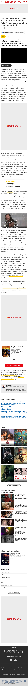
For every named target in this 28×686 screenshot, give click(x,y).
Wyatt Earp (9, 176)
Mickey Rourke (5, 206)
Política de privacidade (10, 676)
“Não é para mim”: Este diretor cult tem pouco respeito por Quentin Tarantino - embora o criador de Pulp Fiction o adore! (14, 408)
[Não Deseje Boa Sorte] (5, 559)
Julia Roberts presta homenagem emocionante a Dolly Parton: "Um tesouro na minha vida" (21, 521)
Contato (14, 674)
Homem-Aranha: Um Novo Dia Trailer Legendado (21, 463)
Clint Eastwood (15, 86)
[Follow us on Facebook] (6, 651)
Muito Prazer (3, 574)
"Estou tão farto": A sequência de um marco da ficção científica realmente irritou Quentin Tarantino (13, 186)
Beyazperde (5, 669)
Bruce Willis (10, 191)
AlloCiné (3, 668)
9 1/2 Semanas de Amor (18, 204)
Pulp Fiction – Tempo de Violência (10, 88)
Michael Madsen (15, 172)
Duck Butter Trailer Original (20, 481)
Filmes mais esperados (14, 592)
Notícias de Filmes (14, 13)
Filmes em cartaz (7, 13)
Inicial (2, 13)
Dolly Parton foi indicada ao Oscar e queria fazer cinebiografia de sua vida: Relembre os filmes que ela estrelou (21, 505)
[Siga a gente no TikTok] (18, 651)
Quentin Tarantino (11, 71)
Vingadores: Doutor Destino (7, 585)
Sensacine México (18, 669)
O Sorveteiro (3, 587)
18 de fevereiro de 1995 (16, 350)
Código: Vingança (5, 566)
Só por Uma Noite (5, 569)
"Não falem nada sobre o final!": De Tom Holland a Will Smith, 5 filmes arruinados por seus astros (21, 496)
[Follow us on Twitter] (10, 651)
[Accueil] (13, 2)
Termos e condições (21, 674)
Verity (2, 582)
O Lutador (11, 255)
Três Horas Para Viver (5, 577)
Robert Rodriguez (8, 288)
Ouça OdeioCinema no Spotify (9, 374)
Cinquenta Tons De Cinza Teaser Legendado (7, 463)
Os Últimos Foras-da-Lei (16, 276)
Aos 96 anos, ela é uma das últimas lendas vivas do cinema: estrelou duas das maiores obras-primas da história (21, 538)
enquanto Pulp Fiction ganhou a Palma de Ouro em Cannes (14, 265)
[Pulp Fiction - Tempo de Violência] (6, 351)
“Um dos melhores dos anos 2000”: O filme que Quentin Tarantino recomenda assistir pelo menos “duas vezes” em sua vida (13, 418)
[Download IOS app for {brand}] (12, 660)
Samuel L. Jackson (15, 353)
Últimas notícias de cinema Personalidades (14, 546)
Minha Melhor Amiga (5, 572)
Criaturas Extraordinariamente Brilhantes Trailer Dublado (21, 445)
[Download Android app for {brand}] (16, 660)
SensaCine (20, 668)
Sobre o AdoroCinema (7, 674)
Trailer (11, 558)
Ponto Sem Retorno (5, 580)
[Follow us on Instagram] (14, 651)
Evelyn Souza (8, 385)
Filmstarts (11, 668)
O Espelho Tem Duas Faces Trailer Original (7, 445)
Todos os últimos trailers (14, 485)
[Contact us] (22, 651)
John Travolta (9, 170)
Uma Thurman (14, 354)
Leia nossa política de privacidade (8, 683)
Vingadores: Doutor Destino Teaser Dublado (7, 481)
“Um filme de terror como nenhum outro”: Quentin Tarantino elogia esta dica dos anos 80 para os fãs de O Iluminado (14, 413)
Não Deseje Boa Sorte (15, 553)
